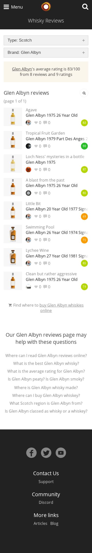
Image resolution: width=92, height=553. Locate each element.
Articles (40, 523)
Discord (46, 502)
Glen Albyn (22, 69)
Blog (54, 523)
